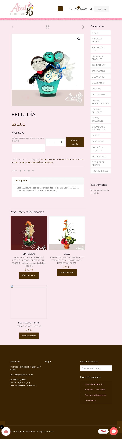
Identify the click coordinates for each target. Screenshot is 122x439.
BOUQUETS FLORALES (97, 57)
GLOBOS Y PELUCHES (22, 162)
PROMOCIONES (99, 156)
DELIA (67, 254)
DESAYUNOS (98, 77)
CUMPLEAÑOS (98, 71)
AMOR (95, 33)
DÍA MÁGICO (29, 254)
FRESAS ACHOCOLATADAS (71, 159)
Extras (55, 159)
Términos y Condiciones (95, 395)
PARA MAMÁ (98, 141)
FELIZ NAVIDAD (99, 95)
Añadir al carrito (75, 142)
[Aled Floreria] (22, 9)
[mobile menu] (60, 8)
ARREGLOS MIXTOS (97, 40)
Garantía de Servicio (94, 384)
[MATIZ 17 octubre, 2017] (119, 427)
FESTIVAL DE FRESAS (28, 323)
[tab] (21, 180)
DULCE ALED (46, 159)
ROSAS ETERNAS (100, 171)
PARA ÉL (96, 136)
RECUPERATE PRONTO (98, 163)
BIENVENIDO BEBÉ (98, 48)
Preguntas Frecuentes (95, 390)
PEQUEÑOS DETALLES (42, 162)
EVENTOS (96, 89)
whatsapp (101, 9)
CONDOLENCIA (99, 65)
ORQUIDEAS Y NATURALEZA (98, 128)
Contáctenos (90, 400)
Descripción (21, 180)
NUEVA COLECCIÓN (97, 119)
